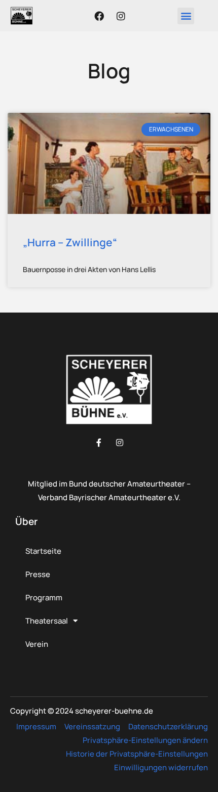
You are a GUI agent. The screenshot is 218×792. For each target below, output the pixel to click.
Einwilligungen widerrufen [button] (161, 767)
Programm (43, 597)
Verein (36, 644)
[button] (185, 16)
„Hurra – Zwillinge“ (70, 242)
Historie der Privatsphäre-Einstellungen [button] (137, 754)
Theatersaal (46, 620)
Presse (37, 574)
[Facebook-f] (99, 442)
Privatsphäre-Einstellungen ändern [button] (145, 740)
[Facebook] (99, 15)
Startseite (43, 551)
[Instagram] (121, 15)
